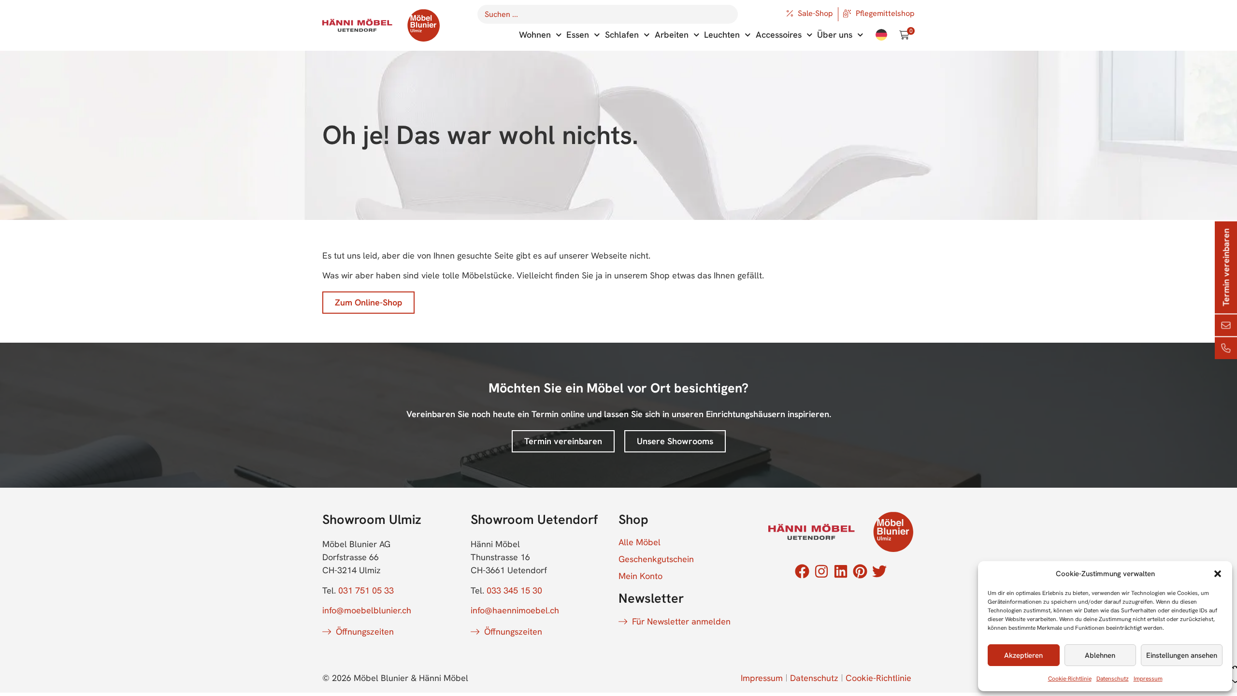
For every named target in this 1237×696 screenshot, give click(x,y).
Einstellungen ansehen (1181, 655)
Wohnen (535, 34)
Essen (577, 34)
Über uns (834, 34)
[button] (1218, 574)
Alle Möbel (639, 542)
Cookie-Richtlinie (1070, 678)
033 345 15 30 (514, 590)
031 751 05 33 (366, 590)
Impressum (1148, 678)
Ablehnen (1100, 655)
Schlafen (622, 34)
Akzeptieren (1023, 655)
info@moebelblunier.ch (366, 610)
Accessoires (779, 34)
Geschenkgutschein (656, 559)
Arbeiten (672, 34)
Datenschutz (1112, 678)
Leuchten (722, 34)
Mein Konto (640, 576)
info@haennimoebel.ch (515, 610)
